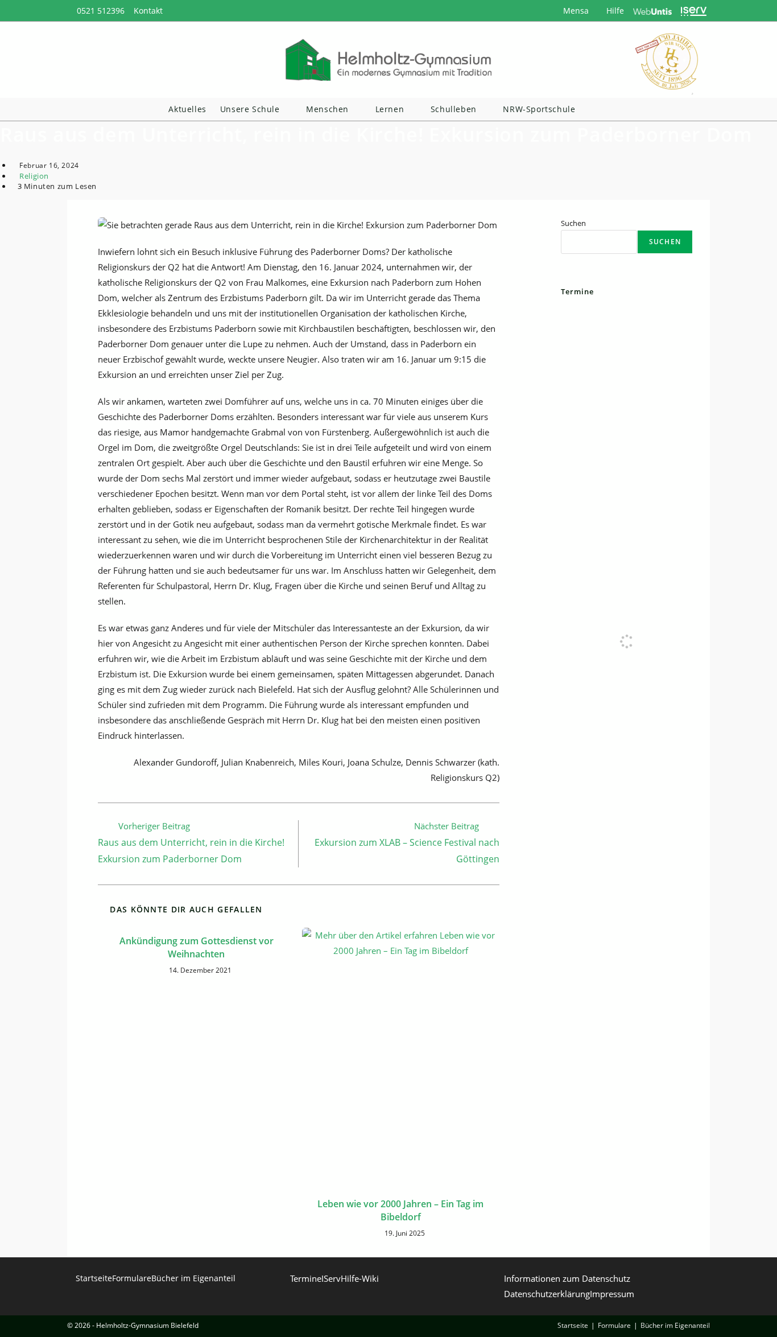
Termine (305, 1278)
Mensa (575, 10)
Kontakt (148, 10)
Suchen (573, 223)
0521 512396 (101, 10)
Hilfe (614, 10)
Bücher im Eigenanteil (193, 1278)
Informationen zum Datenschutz (567, 1278)
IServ (331, 1278)
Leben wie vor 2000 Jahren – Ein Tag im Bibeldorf (400, 1210)
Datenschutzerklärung (547, 1293)
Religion (34, 176)
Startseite (94, 1278)
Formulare (131, 1278)
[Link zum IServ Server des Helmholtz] (693, 10)
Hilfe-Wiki (360, 1278)
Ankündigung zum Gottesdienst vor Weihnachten (196, 947)
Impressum (612, 1293)
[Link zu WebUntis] (653, 10)
